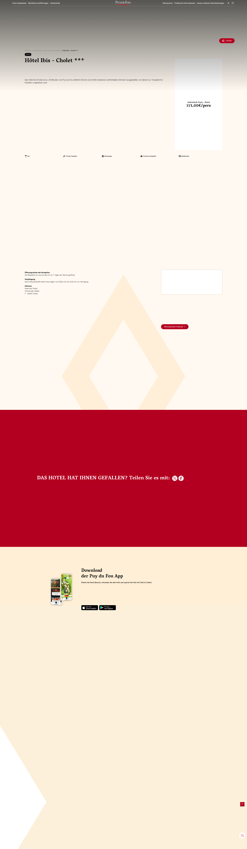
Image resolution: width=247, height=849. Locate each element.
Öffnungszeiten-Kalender (173, 327)
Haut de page (242, 804)
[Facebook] (181, 478)
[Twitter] (175, 478)
